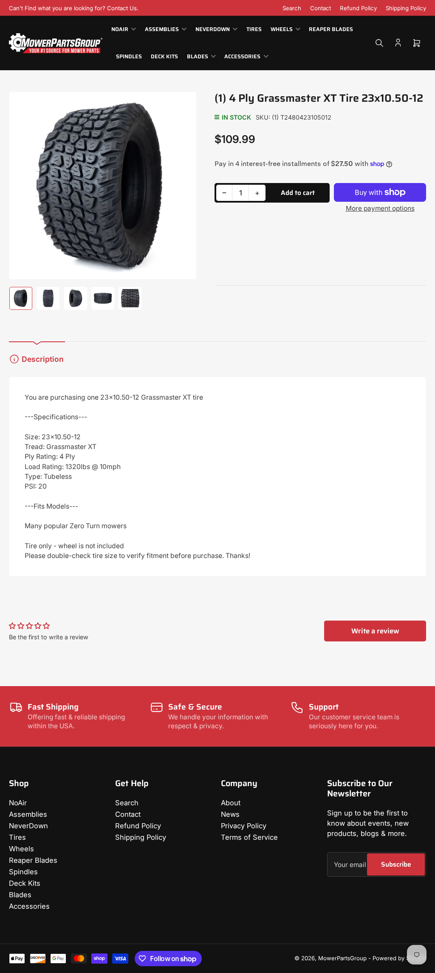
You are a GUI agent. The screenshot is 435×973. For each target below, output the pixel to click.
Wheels (282, 29)
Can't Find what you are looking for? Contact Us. (73, 8)
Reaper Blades (331, 29)
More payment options (380, 208)
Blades (197, 56)
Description (43, 359)
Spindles (129, 56)
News (230, 814)
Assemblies (162, 29)
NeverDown (212, 29)
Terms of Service (249, 837)
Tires (254, 29)
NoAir (119, 29)
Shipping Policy (406, 8)
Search (291, 8)
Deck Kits (164, 56)
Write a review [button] (375, 630)
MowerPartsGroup (342, 958)
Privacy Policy (243, 825)
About (230, 802)
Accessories (242, 56)
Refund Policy (358, 8)
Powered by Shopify (399, 958)
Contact (320, 8)
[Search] (379, 43)
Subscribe (396, 864)
